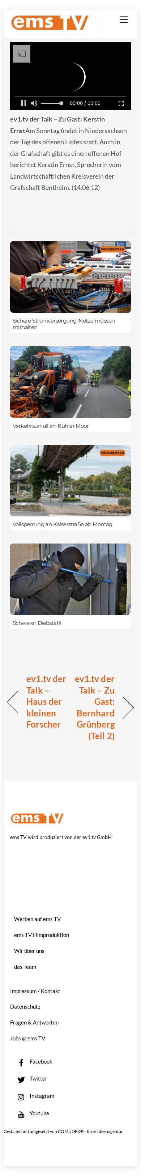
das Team (25, 966)
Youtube (39, 1113)
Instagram (41, 1095)
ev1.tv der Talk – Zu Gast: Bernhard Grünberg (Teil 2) (94, 707)
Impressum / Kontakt (35, 991)
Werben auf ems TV (37, 919)
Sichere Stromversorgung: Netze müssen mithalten (64, 324)
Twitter (38, 1078)
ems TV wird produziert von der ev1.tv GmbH (61, 837)
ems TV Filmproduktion (41, 935)
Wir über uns (29, 950)
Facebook (40, 1061)
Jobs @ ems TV (27, 1038)
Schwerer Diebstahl (37, 623)
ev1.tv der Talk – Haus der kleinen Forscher (46, 701)
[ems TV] (50, 27)
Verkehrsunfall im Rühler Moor (51, 426)
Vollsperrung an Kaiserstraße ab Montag (62, 524)
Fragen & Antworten (34, 1022)
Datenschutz (25, 1006)
